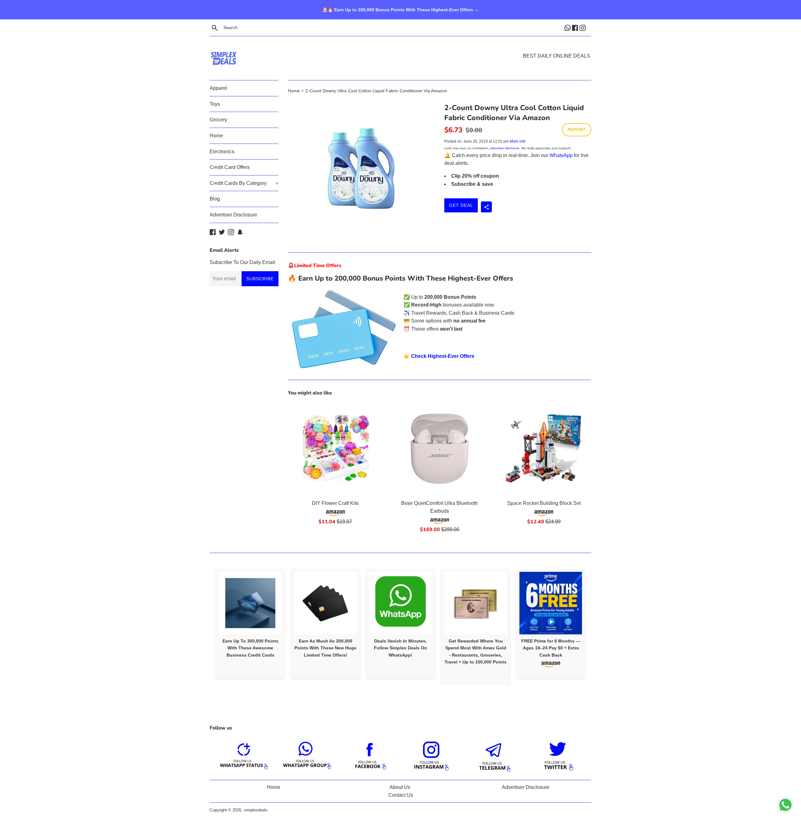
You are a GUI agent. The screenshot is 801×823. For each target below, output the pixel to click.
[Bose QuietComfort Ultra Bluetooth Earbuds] (439, 448)
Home (216, 135)
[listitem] (250, 623)
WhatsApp (561, 155)
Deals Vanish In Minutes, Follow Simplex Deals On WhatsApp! (400, 648)
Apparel (218, 88)
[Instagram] (583, 27)
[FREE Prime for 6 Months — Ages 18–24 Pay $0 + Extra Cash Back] (550, 603)
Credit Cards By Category (244, 183)
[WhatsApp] (568, 27)
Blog (215, 198)
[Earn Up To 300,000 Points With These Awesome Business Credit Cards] (250, 603)
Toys (215, 104)
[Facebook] (575, 27)
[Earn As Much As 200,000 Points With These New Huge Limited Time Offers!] (325, 603)
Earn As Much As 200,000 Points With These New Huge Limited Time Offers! (325, 648)
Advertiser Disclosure (233, 214)
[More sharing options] (486, 206)
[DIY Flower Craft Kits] (335, 448)
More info (518, 141)
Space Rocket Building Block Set (544, 503)
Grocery (218, 119)
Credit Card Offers (230, 167)
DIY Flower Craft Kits (335, 503)
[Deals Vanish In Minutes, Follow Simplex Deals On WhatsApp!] (400, 603)
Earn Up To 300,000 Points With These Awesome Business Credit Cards (250, 648)
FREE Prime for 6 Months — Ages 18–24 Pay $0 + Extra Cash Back (550, 648)
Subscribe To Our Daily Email (242, 262)
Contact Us (400, 795)
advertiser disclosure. (505, 148)
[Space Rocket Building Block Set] (544, 448)
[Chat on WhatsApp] (785, 806)
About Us (400, 787)
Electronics (222, 151)
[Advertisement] (400, 48)
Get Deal (461, 205)
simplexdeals (256, 810)
